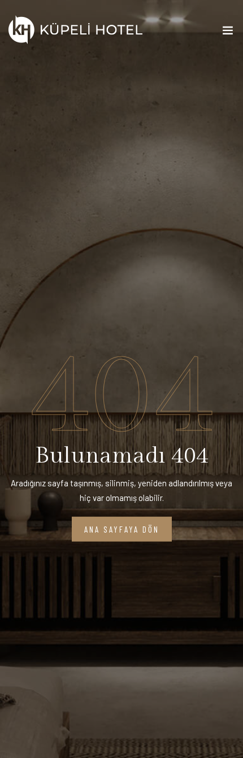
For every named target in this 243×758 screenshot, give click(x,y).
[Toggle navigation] (227, 32)
